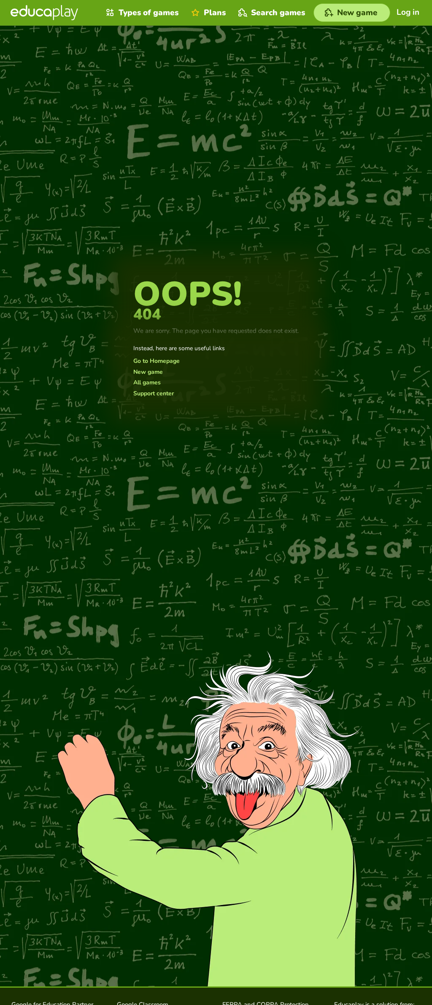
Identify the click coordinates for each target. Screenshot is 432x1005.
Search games (278, 12)
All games (147, 383)
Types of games (148, 12)
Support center (153, 394)
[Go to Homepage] (44, 12)
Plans (215, 12)
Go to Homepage (156, 361)
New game (148, 372)
